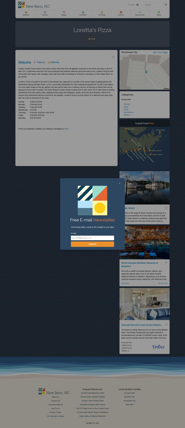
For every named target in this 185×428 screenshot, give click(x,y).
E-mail (73, 233)
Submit (92, 244)
